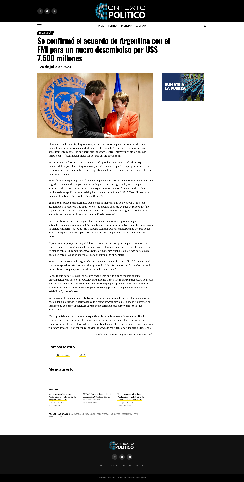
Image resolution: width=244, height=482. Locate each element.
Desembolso (89, 414)
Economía (126, 25)
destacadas (104, 414)
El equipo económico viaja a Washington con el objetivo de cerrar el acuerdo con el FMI (130, 397)
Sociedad (141, 25)
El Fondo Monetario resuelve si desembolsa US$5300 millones (97, 395)
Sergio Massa (56, 416)
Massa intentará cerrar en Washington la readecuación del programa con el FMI (63, 397)
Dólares (116, 414)
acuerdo (76, 414)
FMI (136, 414)
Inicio (101, 25)
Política (112, 25)
